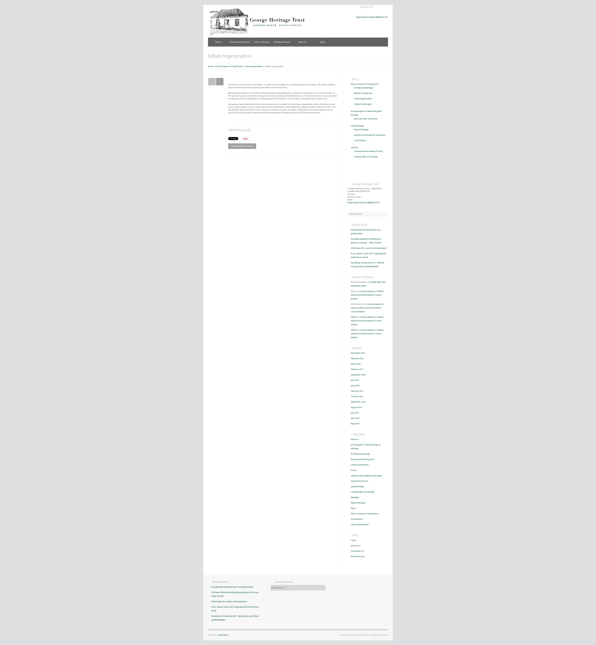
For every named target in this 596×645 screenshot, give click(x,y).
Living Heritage (357, 126)
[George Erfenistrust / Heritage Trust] (258, 21)
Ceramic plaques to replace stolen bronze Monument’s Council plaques (367, 295)
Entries (355, 545)
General (354, 147)
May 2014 (355, 423)
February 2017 (357, 369)
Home (210, 66)
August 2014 (356, 407)
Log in (353, 540)
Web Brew (223, 635)
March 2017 (356, 364)
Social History (360, 140)
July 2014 (355, 413)
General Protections (359, 481)
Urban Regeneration (254, 66)
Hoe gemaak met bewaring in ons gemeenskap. (232, 587)
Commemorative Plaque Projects (368, 151)
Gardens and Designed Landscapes (370, 135)
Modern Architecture (363, 93)
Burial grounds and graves (366, 118)
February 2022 (357, 358)
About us (355, 439)
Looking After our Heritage (366, 157)
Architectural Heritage (363, 88)
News (353, 508)
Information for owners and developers (368, 248)
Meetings (355, 497)
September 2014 (358, 402)
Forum (354, 470)
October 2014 (357, 396)
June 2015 (355, 385)
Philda (353, 317)
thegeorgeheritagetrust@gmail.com (372, 17)
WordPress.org (357, 556)
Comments (357, 551)
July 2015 (355, 380)
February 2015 (357, 391)
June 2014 (355, 418)
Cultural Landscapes (363, 104)
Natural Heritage (361, 129)
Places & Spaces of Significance (229, 66)
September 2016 (358, 375)
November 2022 (358, 353)
